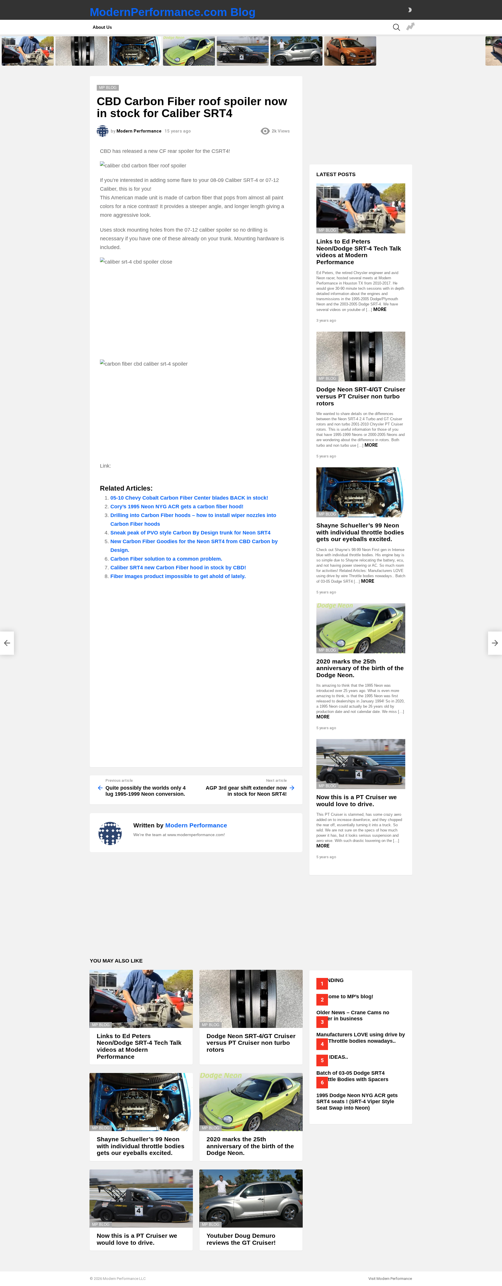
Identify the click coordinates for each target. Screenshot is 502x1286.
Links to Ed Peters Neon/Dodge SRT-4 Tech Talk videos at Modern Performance (27, 57)
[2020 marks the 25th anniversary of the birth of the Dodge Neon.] (189, 51)
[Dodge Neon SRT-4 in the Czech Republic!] (350, 51)
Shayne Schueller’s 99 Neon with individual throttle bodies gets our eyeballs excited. (135, 57)
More (379, 309)
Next (499, 51)
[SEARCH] (396, 27)
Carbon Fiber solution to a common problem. (166, 559)
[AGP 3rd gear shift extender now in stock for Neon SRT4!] (495, 643)
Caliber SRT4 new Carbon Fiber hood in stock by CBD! (178, 567)
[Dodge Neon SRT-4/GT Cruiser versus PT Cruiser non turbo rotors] (81, 51)
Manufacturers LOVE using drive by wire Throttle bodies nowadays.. (360, 1038)
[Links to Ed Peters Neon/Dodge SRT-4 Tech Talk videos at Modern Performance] (28, 51)
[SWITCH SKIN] (410, 10)
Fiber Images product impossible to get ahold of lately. (178, 576)
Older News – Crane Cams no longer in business (352, 1016)
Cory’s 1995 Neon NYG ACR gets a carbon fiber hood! (176, 506)
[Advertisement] (196, 312)
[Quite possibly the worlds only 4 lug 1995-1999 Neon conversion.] (7, 643)
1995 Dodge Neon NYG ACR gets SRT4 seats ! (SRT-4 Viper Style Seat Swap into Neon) (357, 1101)
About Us (102, 27)
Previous (3, 51)
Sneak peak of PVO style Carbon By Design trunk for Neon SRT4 (190, 533)
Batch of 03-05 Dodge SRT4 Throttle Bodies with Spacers (352, 1076)
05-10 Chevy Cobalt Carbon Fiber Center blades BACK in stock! (189, 498)
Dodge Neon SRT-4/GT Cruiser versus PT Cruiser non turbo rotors (80, 57)
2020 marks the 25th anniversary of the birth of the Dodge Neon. (186, 57)
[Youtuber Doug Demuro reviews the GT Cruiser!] (296, 51)
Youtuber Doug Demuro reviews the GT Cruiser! (295, 59)
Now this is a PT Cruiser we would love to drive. (239, 59)
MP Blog (101, 1025)
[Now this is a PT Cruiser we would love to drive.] (243, 51)
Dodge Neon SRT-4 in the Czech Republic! (350, 59)
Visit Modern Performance (390, 1278)
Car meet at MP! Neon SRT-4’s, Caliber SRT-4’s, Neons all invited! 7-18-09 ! (410, 27)
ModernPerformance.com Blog (173, 12)
